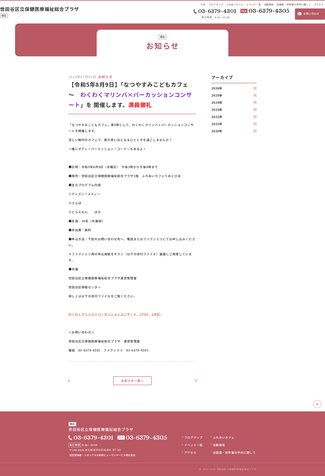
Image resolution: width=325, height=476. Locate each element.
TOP (202, 4)
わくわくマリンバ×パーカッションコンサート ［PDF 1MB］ (115, 314)
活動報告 (269, 4)
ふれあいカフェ (234, 4)
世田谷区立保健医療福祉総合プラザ (39, 8)
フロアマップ (215, 4)
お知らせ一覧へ (132, 380)
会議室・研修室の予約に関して (294, 4)
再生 (4, 15)
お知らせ (105, 76)
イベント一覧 (253, 4)
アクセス (318, 4)
